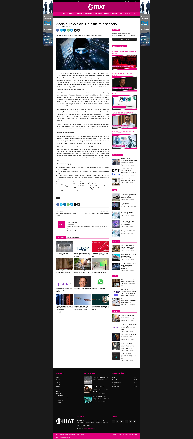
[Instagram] (126, 1)
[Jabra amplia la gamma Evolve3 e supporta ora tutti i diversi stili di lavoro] (116, 248)
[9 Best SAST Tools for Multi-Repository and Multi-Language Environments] (116, 293)
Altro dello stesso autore (73, 237)
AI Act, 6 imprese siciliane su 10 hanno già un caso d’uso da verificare (128, 195)
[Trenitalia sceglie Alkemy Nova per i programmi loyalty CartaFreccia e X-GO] (100, 246)
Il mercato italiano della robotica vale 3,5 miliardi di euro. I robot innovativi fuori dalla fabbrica (81, 308)
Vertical (114, 13)
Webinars (127, 13)
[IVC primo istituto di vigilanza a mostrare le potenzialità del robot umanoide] (100, 264)
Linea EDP (72, 1)
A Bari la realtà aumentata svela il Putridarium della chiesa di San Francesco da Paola (63, 272)
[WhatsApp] (68, 30)
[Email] (75, 30)
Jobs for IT (60, 395)
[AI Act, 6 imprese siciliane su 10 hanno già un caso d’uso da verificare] (116, 197)
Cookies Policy (121, 434)
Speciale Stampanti (107, 1)
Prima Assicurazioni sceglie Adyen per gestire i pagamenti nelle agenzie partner (64, 290)
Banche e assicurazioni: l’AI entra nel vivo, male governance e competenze (128, 336)
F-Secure (62, 197)
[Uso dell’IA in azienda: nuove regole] (116, 215)
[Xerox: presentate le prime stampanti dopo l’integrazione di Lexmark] (116, 257)
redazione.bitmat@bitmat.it (90, 428)
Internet (71, 13)
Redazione (134, 434)
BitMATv (62, 1)
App (120, 13)
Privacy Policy (128, 434)
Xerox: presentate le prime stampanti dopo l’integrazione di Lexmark (128, 256)
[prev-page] (57, 312)
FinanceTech (59, 407)
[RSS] (131, 1)
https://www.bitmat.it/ (71, 224)
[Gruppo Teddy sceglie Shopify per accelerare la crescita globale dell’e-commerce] (82, 246)
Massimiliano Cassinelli (125, 206)
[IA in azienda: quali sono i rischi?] (116, 233)
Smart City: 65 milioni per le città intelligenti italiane (67, 214)
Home (57, 20)
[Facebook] (123, 1)
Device (58, 391)
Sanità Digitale (91, 1)
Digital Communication (63, 398)
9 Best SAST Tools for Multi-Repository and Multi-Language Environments (129, 291)
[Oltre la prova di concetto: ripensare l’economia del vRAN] (82, 281)
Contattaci (114, 1)
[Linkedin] (128, 1)
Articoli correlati (61, 237)
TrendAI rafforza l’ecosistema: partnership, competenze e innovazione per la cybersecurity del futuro (124, 51)
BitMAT (57, 1)
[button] (135, 14)
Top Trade (67, 1)
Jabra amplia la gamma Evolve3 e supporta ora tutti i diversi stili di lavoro (128, 247)
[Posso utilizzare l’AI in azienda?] (116, 206)
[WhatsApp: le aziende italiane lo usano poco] (100, 281)
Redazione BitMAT (61, 26)
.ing (57, 404)
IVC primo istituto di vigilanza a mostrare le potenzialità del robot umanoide (100, 272)
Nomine (58, 386)
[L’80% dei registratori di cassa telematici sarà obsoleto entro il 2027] (82, 264)
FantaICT (60, 402)
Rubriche (58, 393)
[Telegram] (71, 30)
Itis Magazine (78, 1)
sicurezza (72, 197)
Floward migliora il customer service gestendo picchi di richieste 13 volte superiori (100, 308)
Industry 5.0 (84, 1)
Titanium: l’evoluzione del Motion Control (122, 112)
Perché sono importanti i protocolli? (121, 94)
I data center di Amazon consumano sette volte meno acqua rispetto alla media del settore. (64, 308)
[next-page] (60, 312)
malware (67, 197)
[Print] (78, 30)
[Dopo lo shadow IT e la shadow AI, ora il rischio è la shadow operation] (88, 399)
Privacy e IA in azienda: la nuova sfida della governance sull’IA (128, 222)
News (64, 13)
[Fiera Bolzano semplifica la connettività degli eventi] (64, 246)
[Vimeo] (135, 1)
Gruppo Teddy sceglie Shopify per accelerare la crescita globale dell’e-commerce (82, 255)
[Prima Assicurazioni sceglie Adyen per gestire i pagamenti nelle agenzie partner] (64, 281)
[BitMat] (96, 7)
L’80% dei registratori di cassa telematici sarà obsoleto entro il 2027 (81, 272)
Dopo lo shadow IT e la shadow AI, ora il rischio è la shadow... (101, 398)
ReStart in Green (98, 1)
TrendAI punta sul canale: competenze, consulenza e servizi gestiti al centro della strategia (122, 73)
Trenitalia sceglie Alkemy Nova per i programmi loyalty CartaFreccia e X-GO (100, 255)
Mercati (58, 384)
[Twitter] (133, 1)
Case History (89, 13)
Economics (60, 400)
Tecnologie (98, 13)
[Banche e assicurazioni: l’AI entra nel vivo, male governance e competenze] (116, 337)
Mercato (106, 13)
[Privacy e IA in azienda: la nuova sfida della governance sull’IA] (116, 224)
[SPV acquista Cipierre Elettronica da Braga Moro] (116, 181)
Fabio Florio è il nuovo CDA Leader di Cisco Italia (97, 213)
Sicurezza (79, 13)
